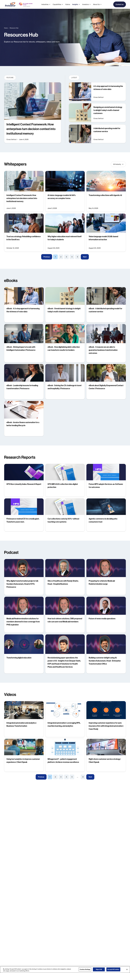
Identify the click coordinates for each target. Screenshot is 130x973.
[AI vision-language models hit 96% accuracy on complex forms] (65, 191)
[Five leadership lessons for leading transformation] (24, 381)
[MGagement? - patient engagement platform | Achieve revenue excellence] (65, 755)
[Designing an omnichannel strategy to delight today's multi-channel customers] (97, 112)
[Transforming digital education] (24, 654)
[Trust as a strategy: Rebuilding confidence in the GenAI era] (24, 232)
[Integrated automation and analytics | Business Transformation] (24, 719)
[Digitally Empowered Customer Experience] (106, 381)
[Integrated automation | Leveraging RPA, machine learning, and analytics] (65, 719)
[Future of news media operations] (106, 615)
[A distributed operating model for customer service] (97, 133)
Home (6, 28)
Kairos (67, 4)
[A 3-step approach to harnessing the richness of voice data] (97, 91)
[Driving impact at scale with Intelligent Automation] (24, 343)
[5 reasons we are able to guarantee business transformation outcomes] (106, 343)
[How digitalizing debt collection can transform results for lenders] (65, 343)
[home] (19, 4)
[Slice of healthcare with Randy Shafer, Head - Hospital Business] (65, 577)
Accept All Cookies (113, 969)
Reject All (99, 969)
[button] (47, 4)
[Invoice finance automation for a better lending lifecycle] (24, 418)
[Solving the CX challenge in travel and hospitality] (65, 381)
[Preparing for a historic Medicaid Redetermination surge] (106, 577)
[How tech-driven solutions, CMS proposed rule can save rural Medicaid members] (65, 615)
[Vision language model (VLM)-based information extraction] (106, 232)
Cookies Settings (85, 969)
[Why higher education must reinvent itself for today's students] (65, 232)
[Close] (127, 969)
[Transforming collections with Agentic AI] (106, 191)
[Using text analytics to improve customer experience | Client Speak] (24, 755)
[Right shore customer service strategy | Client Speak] (106, 755)
